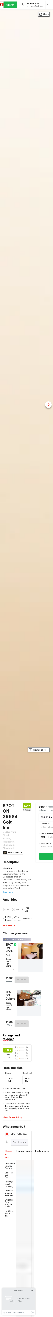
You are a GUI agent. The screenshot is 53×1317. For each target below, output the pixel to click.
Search (10, 4)
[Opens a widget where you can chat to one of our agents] (18, 1301)
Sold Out (21, 1024)
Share (46, 14)
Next (48, 404)
